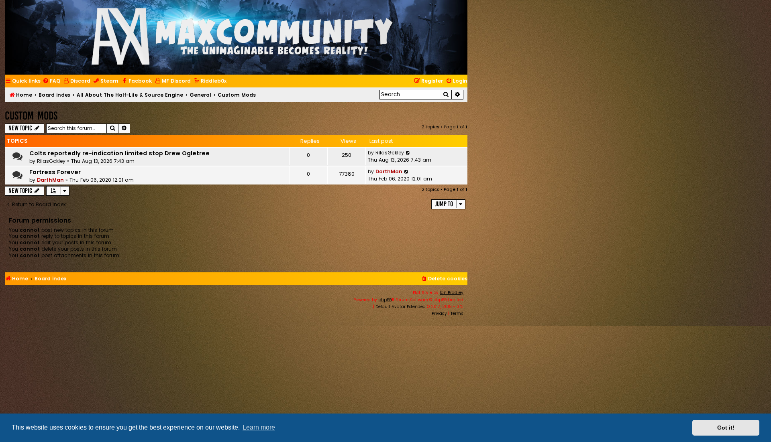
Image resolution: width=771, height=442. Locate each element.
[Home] (242, 37)
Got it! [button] (725, 427)
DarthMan (50, 179)
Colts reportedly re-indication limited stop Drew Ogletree (119, 153)
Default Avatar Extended (400, 307)
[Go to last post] (408, 152)
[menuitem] (51, 81)
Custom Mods (31, 115)
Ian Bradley (451, 293)
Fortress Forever (55, 172)
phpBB (385, 300)
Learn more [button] (259, 427)
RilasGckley (51, 161)
